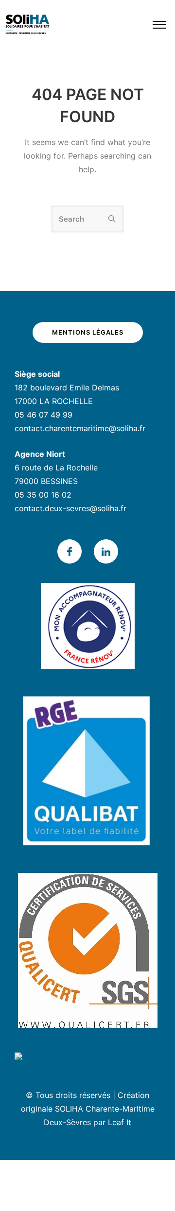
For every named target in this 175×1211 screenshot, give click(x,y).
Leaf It (119, 1122)
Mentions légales (87, 332)
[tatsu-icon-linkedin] (106, 551)
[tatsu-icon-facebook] (72, 551)
